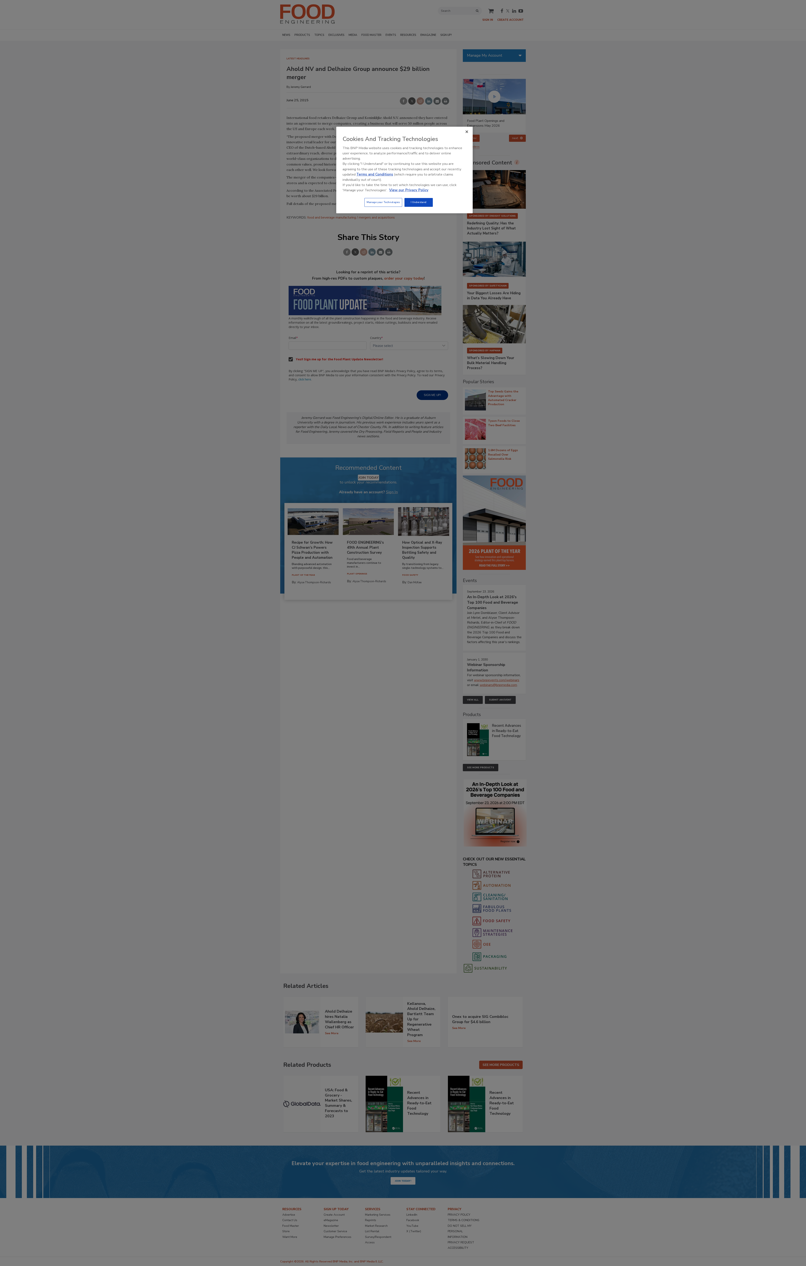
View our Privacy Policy (408, 190)
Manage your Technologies (383, 202)
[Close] (466, 131)
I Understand (419, 202)
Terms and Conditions (374, 174)
